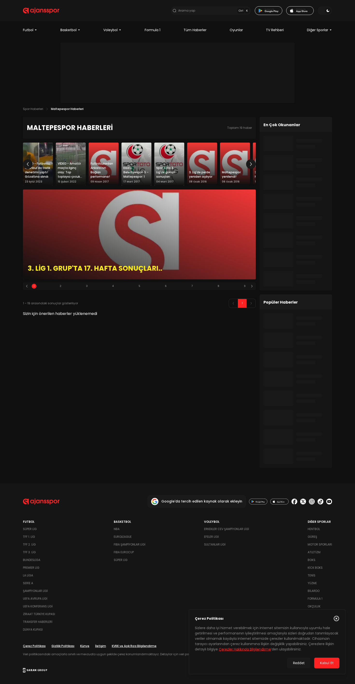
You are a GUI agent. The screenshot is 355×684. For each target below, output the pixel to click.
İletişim (100, 646)
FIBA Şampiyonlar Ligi (129, 544)
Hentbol (314, 529)
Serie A (28, 583)
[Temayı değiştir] (325, 10)
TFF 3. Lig (29, 552)
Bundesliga (31, 560)
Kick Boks (315, 568)
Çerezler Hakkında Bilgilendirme (245, 649)
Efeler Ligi (211, 537)
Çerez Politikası (34, 646)
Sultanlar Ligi (215, 544)
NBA (117, 529)
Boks (311, 560)
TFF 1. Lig (29, 537)
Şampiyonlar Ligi (35, 591)
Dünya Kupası (33, 629)
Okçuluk (314, 606)
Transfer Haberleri (37, 622)
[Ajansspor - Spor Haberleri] (41, 11)
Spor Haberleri (33, 109)
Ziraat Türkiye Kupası (39, 614)
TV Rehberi (275, 30)
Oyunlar (236, 30)
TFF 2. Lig (29, 544)
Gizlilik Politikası (62, 646)
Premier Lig (31, 568)
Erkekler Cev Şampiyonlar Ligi (226, 529)
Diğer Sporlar (317, 30)
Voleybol (110, 30)
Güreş (312, 537)
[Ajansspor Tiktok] (320, 501)
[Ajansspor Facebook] (294, 501)
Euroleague (123, 537)
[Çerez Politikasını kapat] (336, 618)
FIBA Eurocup (124, 552)
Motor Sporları (320, 544)
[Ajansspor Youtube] (329, 501)
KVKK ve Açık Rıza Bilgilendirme (134, 646)
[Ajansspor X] (303, 501)
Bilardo (314, 591)
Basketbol (68, 30)
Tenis (311, 575)
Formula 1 (152, 30)
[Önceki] (28, 164)
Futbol (28, 30)
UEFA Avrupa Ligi (35, 599)
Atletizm (314, 552)
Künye (84, 646)
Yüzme (312, 583)
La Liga (28, 575)
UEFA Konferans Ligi (38, 606)
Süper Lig (30, 529)
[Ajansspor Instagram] (312, 501)
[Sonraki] (251, 164)
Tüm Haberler (195, 30)
